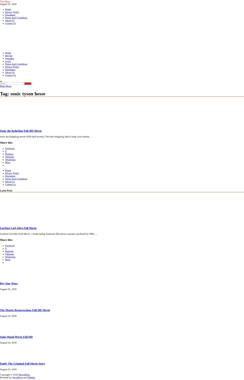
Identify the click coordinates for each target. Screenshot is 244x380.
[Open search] (1, 81)
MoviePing (24, 374)
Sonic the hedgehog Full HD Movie (21, 130)
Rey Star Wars (9, 283)
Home (8, 9)
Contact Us (10, 23)
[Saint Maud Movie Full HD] (8, 330)
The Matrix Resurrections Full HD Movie (25, 310)
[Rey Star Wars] (8, 277)
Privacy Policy (12, 12)
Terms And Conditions (16, 17)
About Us (10, 20)
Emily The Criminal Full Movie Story (22, 363)
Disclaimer (10, 15)
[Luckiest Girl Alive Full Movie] (22, 222)
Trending (9, 58)
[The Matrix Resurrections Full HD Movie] (8, 304)
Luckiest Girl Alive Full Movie (18, 228)
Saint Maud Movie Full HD (16, 336)
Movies (8, 55)
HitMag (31, 377)
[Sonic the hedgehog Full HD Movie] (122, 113)
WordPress (17, 377)
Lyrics (8, 61)
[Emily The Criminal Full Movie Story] (8, 357)
